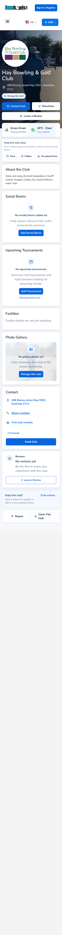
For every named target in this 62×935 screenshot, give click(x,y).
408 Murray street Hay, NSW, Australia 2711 (28, 401)
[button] (7, 21)
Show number (20, 413)
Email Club (31, 441)
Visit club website (22, 422)
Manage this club (31, 374)
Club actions (49, 495)
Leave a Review (31, 480)
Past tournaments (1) (31, 297)
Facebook (14, 433)
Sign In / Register (46, 7)
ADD (50, 22)
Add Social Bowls (31, 233)
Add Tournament (31, 291)
